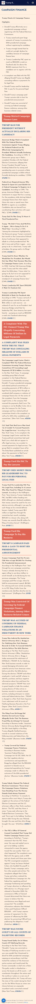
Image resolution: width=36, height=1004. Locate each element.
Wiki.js (26, 1002)
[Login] (32, 2)
